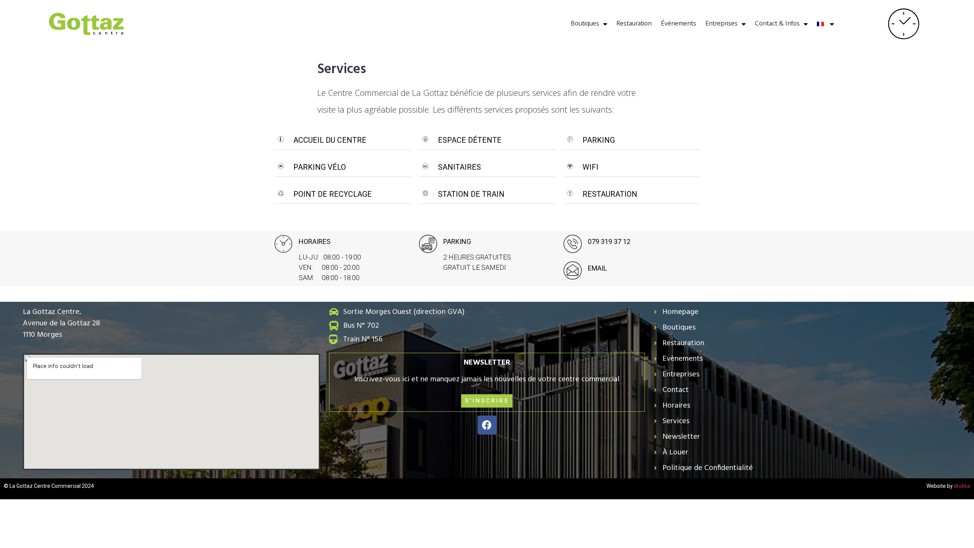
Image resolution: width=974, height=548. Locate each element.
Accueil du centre (329, 140)
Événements (678, 23)
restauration (609, 194)
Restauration (634, 23)
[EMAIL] (572, 270)
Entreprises (721, 23)
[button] (342, 140)
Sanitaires (459, 167)
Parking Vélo (319, 167)
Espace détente (469, 140)
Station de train (471, 194)
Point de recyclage (332, 194)
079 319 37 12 (609, 241)
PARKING (598, 140)
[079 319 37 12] (572, 243)
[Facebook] (487, 425)
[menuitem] (825, 24)
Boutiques (585, 23)
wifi (590, 167)
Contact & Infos (777, 23)
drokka (962, 486)
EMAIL (597, 268)
